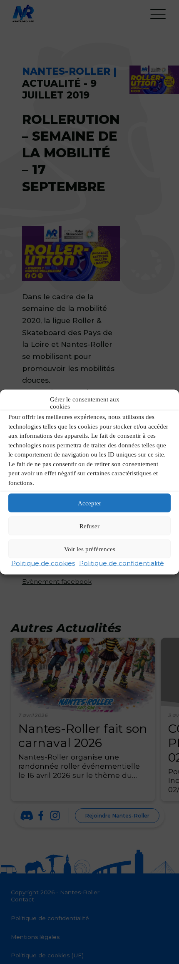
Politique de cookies (43, 563)
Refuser (89, 525)
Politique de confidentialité (121, 563)
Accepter (89, 503)
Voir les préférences (89, 548)
